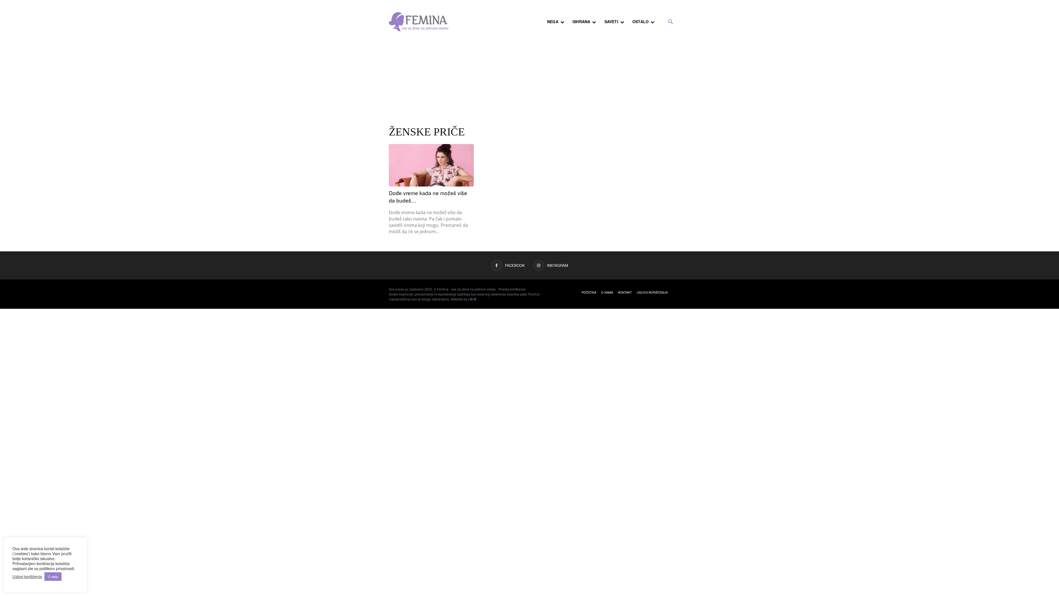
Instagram (557, 265)
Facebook (515, 265)
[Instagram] (538, 265)
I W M (472, 299)
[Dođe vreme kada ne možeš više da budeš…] (431, 165)
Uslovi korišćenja (27, 576)
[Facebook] (496, 265)
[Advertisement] (529, 84)
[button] (670, 21)
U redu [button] (53, 576)
